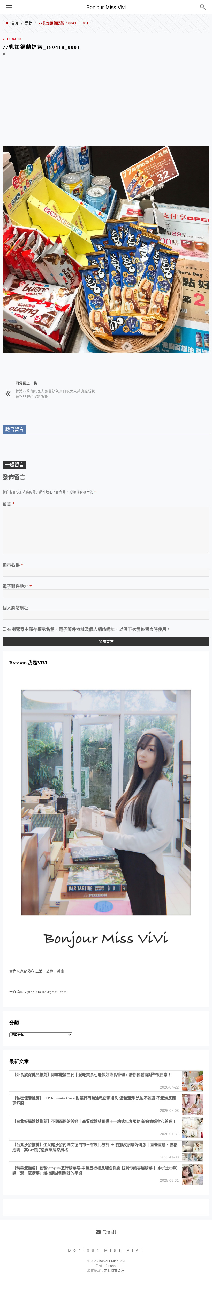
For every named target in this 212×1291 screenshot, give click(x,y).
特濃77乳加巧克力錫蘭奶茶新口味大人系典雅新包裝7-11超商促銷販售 (55, 393)
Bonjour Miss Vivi (106, 7)
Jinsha (111, 1266)
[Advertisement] (106, 104)
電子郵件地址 (17, 586)
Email (109, 1232)
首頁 (15, 23)
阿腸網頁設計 (114, 1271)
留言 (9, 504)
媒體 (28, 23)
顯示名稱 (13, 565)
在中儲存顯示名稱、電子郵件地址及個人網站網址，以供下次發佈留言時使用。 (89, 629)
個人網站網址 (15, 608)
